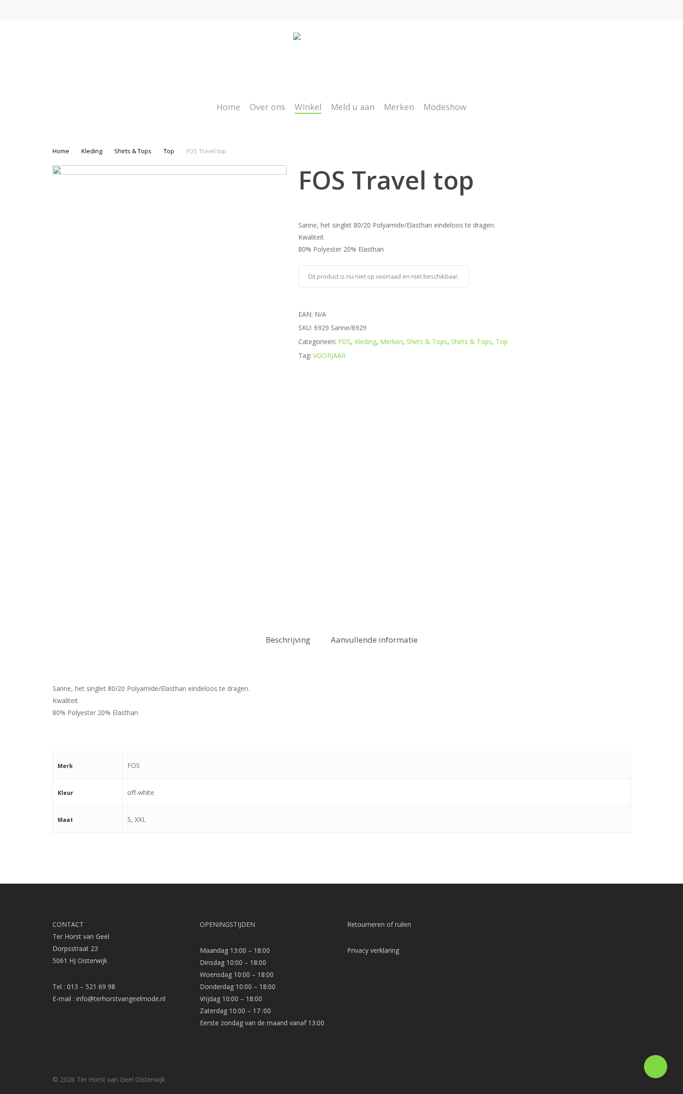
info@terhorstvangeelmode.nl (120, 998)
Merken (391, 341)
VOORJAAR (329, 355)
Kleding (91, 151)
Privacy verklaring (373, 950)
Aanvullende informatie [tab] (374, 639)
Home (61, 151)
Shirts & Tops (132, 151)
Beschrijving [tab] (288, 639)
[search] (602, 60)
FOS (344, 341)
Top (169, 151)
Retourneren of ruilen (379, 924)
